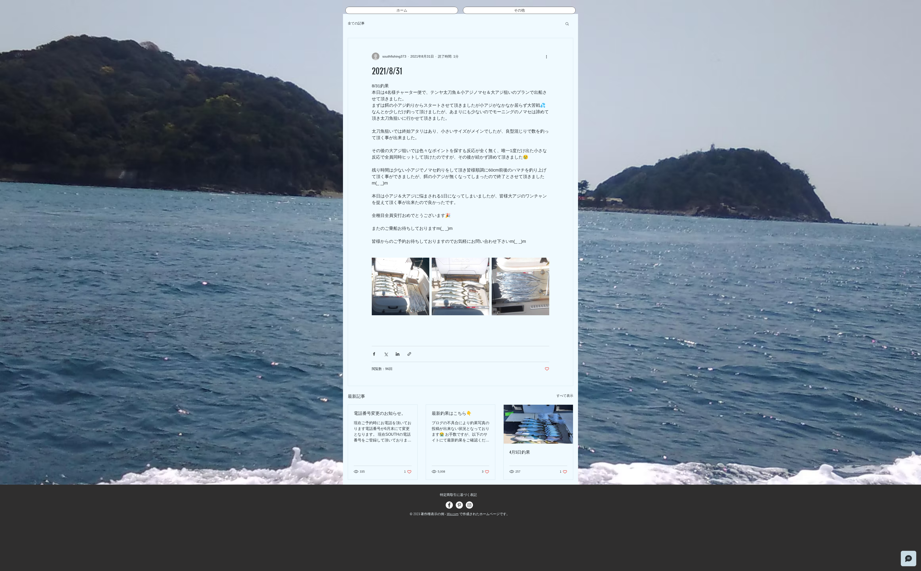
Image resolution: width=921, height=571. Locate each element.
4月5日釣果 (519, 452)
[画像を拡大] (400, 286)
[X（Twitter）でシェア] (386, 354)
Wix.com (453, 514)
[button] (567, 23)
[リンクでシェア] (409, 354)
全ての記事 (356, 23)
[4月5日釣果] (538, 424)
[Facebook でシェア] (374, 354)
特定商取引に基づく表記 (458, 495)
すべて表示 (564, 396)
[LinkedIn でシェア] (397, 354)
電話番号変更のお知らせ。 (380, 413)
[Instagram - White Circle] (469, 505)
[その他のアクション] (546, 56)
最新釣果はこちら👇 (452, 413)
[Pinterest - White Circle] (459, 505)
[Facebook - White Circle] (449, 505)
